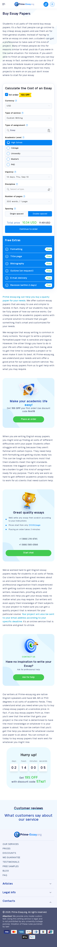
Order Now (45, 4)
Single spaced (16, 214)
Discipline (10, 184)
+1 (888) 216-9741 (28, 539)
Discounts (9, 853)
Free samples (11, 866)
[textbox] (30, 189)
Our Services (11, 844)
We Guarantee (11, 857)
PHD (13, 165)
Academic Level (13, 138)
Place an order (28, 419)
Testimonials (11, 862)
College (15, 148)
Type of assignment (15, 125)
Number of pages (13, 197)
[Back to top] (50, 910)
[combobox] (28, 130)
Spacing (9, 209)
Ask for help (28, 677)
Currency (9, 101)
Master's (15, 159)
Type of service (13, 113)
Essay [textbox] (12, 130)
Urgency (9, 172)
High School (16, 142)
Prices (6, 848)
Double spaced (40, 214)
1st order (18, 95)
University (15, 153)
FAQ (5, 875)
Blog (6, 871)
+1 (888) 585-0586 (28, 545)
